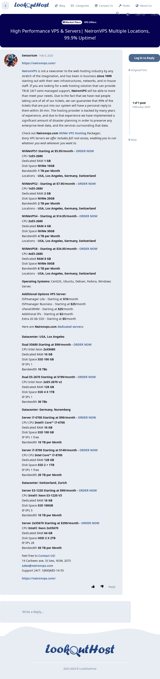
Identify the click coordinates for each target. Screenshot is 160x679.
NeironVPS (29, 71)
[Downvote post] (103, 586)
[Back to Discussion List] (5, 6)
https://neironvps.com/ (39, 63)
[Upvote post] (94, 586)
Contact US (46, 556)
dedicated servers (70, 327)
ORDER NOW (85, 151)
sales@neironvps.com (37, 566)
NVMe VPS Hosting (72, 133)
